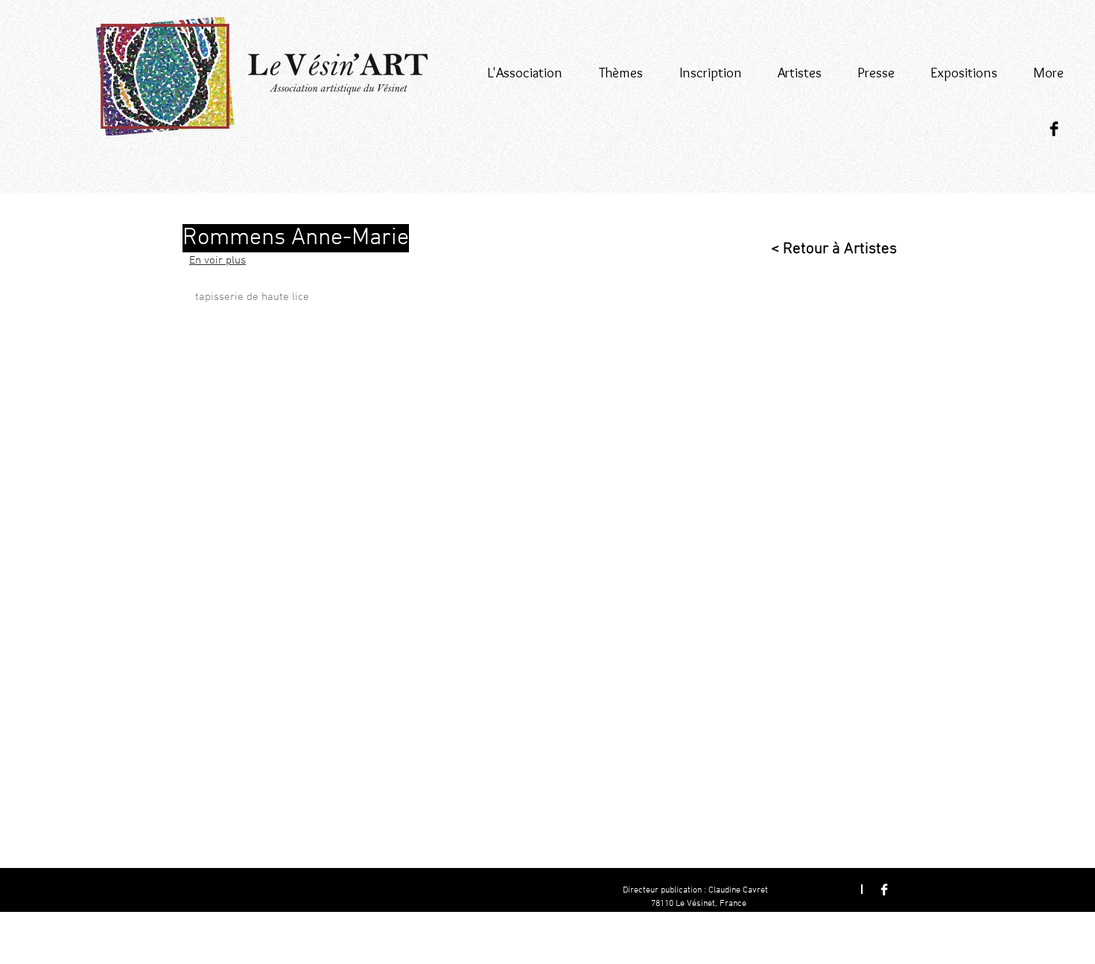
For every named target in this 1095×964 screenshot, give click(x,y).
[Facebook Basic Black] (1054, 128)
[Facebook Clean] (884, 890)
